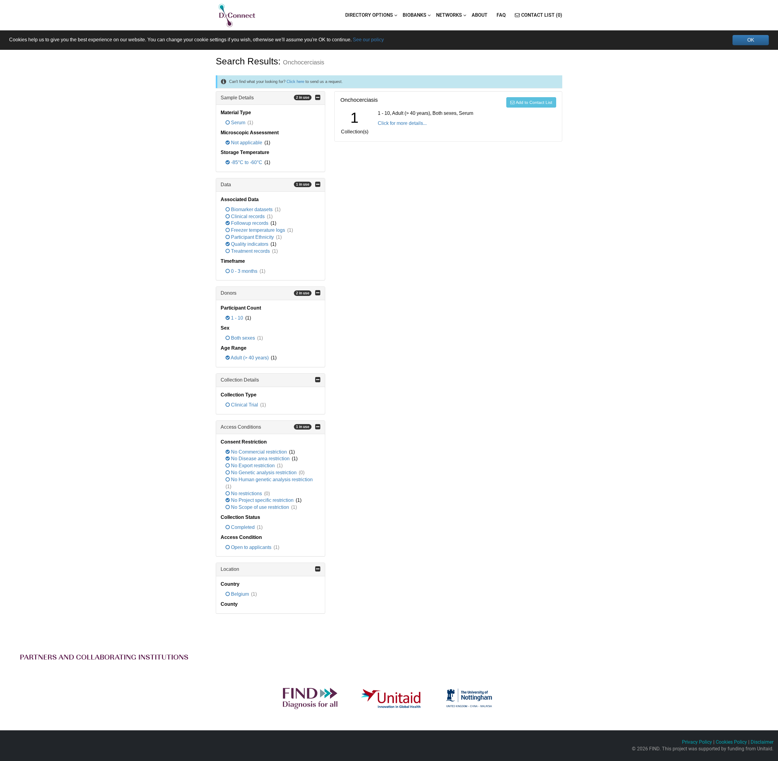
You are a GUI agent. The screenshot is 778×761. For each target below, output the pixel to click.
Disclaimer (762, 742)
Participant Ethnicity (252, 237)
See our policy (368, 39)
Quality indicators (250, 244)
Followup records (250, 223)
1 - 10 (237, 318)
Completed (243, 527)
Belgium (240, 594)
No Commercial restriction (259, 451)
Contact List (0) (541, 15)
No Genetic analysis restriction (264, 472)
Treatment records (250, 251)
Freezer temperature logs (258, 230)
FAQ (501, 15)
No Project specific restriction (262, 500)
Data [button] (265, 184)
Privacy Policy (697, 742)
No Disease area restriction (260, 458)
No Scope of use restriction (260, 507)
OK (750, 40)
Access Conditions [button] (265, 427)
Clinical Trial (244, 404)
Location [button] (230, 569)
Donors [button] (265, 293)
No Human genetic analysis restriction (271, 479)
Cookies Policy (731, 742)
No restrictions (246, 493)
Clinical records (248, 216)
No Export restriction (253, 465)
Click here (295, 81)
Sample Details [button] (265, 97)
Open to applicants (251, 547)
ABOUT (479, 15)
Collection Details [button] (240, 379)
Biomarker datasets (252, 209)
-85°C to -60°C (246, 162)
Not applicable (246, 142)
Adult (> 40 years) (250, 357)
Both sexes (243, 338)
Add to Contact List (534, 102)
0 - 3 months (244, 271)
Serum (238, 122)
